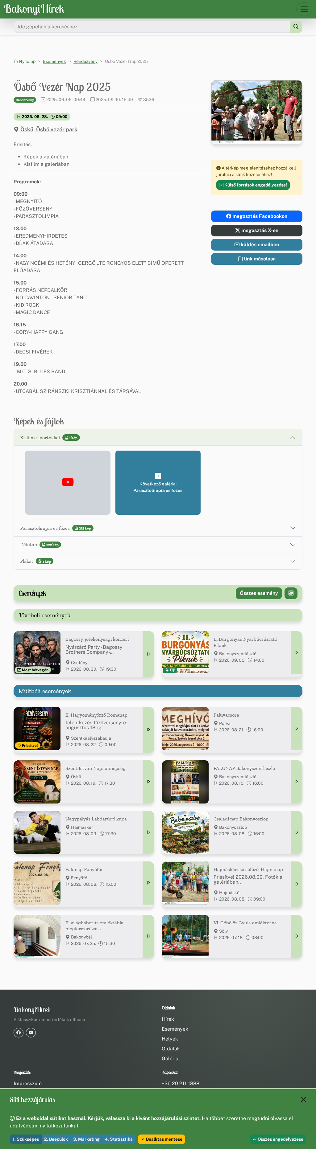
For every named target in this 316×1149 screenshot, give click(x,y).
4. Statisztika (119, 1139)
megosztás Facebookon (259, 216)
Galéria (170, 1058)
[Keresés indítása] (296, 27)
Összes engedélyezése (280, 1139)
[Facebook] (18, 1032)
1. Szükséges (26, 1139)
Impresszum (28, 1083)
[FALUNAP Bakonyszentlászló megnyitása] (296, 781)
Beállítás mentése (163, 1139)
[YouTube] (31, 1032)
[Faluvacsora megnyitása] (296, 728)
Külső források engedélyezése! (255, 184)
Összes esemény (259, 593)
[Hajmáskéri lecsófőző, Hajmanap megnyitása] (296, 884)
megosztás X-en (259, 230)
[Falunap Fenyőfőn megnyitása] (148, 883)
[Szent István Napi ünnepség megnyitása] (148, 781)
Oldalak (171, 1049)
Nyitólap (26, 61)
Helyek (170, 1039)
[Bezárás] (304, 1099)
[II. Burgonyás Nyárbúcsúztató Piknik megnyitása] (296, 652)
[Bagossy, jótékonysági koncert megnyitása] (148, 654)
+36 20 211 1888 (180, 1083)
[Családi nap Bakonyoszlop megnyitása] (296, 832)
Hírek (168, 1019)
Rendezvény (85, 61)
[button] (67, 482)
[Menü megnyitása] (304, 9)
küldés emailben (259, 244)
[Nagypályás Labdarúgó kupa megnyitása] (148, 832)
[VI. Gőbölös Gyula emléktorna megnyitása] (296, 936)
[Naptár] (291, 593)
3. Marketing (86, 1139)
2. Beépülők (56, 1139)
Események (54, 61)
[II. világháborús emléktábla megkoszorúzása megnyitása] (148, 936)
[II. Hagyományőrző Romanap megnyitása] (148, 730)
